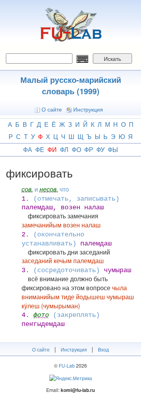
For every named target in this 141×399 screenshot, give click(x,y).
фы (113, 149)
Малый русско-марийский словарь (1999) (70, 85)
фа (27, 149)
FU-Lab (67, 365)
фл (64, 149)
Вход (103, 349)
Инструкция (88, 109)
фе (39, 149)
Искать (112, 58)
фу (100, 149)
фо (76, 149)
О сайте (52, 109)
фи (52, 149)
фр (88, 149)
